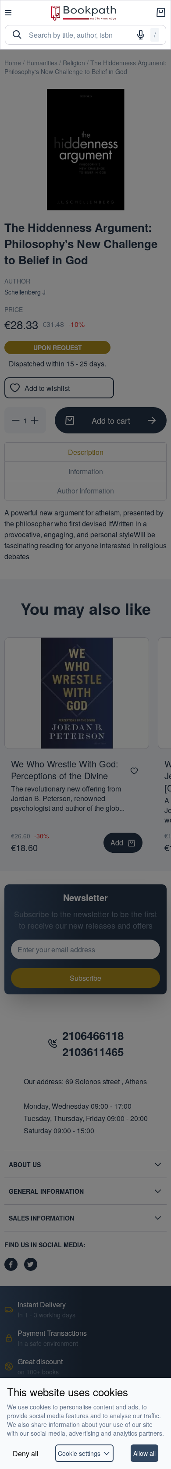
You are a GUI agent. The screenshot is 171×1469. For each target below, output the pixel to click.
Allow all (144, 1453)
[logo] (84, 13)
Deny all (26, 1453)
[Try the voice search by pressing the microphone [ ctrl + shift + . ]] (140, 34)
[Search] (17, 34)
